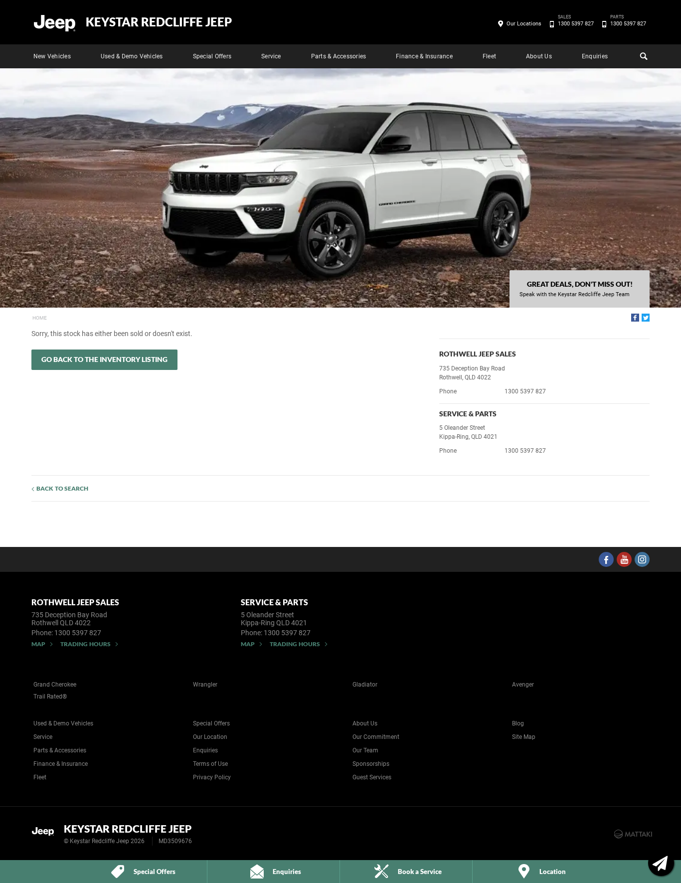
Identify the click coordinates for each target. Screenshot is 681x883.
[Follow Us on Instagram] (642, 559)
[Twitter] (646, 318)
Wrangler (205, 684)
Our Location (210, 736)
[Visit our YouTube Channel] (624, 559)
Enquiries (595, 56)
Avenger (523, 684)
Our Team (365, 750)
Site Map (523, 736)
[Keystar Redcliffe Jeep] (55, 22)
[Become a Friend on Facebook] (606, 559)
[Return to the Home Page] (45, 833)
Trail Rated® (50, 696)
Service (271, 56)
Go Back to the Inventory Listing (104, 359)
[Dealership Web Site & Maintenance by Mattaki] (633, 834)
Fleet (489, 56)
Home (39, 318)
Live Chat (661, 863)
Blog (518, 723)
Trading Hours (85, 644)
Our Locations (524, 23)
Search (643, 56)
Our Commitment (375, 736)
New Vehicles (52, 56)
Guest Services (371, 777)
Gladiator (364, 684)
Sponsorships (370, 763)
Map (38, 644)
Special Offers (212, 56)
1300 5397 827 (576, 23)
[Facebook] (635, 318)
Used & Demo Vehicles (132, 56)
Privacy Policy (212, 777)
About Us (539, 56)
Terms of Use (210, 763)
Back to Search (62, 488)
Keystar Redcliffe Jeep (159, 22)
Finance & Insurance (424, 56)
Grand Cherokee (54, 684)
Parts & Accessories (338, 56)
